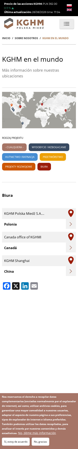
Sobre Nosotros (26, 38)
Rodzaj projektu (12, 138)
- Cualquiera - (14, 147)
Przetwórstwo (53, 157)
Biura (44, 166)
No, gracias (40, 441)
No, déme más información (37, 433)
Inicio (6, 38)
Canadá (10, 248)
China (9, 271)
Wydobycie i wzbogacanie (49, 147)
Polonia (10, 224)
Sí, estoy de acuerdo (15, 441)
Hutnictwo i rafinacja (20, 157)
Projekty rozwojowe (18, 166)
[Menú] (66, 24)
